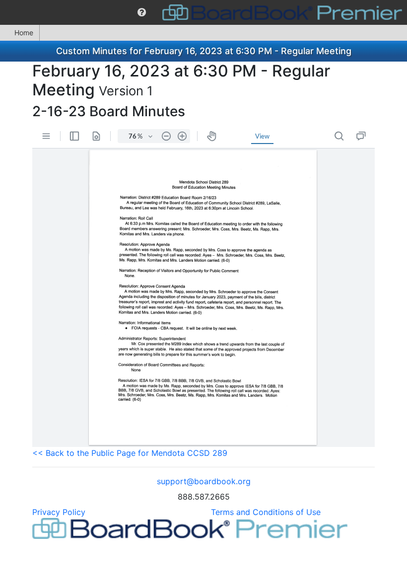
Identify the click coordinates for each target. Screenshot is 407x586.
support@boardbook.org (204, 481)
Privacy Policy (58, 512)
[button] (142, 12)
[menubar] (203, 12)
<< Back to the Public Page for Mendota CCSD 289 (129, 453)
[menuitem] (142, 12)
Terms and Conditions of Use (266, 512)
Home (23, 32)
